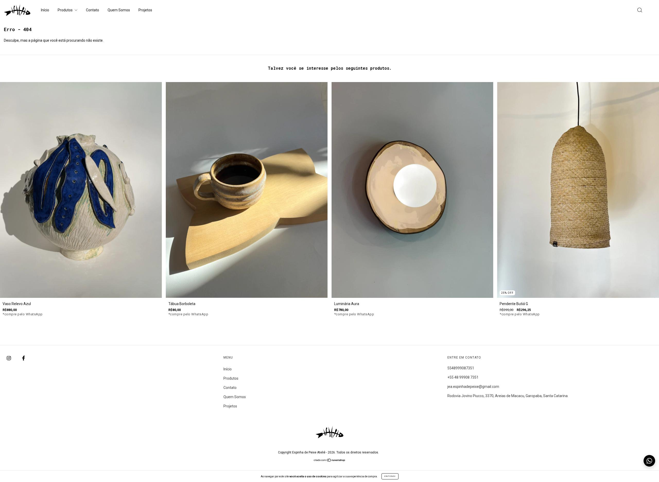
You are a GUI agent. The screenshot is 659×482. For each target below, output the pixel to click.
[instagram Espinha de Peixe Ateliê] (9, 358)
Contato (92, 10)
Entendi (390, 476)
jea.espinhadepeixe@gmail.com (473, 387)
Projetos (145, 10)
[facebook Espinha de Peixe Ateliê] (24, 358)
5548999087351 (460, 368)
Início (45, 10)
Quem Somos (119, 10)
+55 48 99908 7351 (463, 377)
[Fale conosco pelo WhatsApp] (649, 461)
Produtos (65, 10)
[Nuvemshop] (330, 461)
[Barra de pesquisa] (639, 10)
